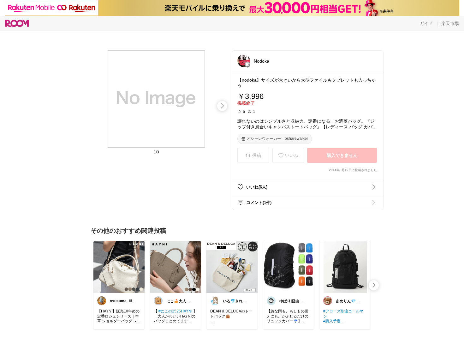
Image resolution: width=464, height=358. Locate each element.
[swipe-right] (222, 106)
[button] (243, 60)
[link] (119, 267)
